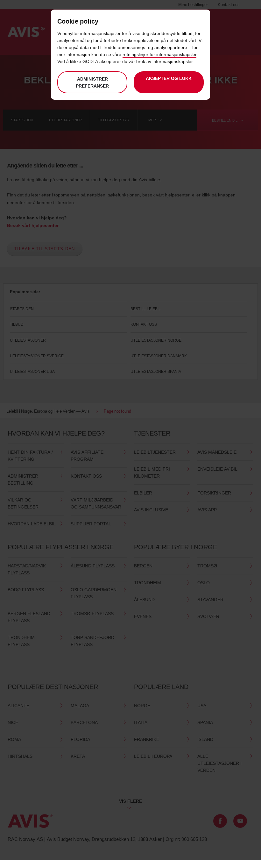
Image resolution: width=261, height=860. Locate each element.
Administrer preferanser (92, 82)
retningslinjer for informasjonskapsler (159, 54)
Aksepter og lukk (169, 78)
